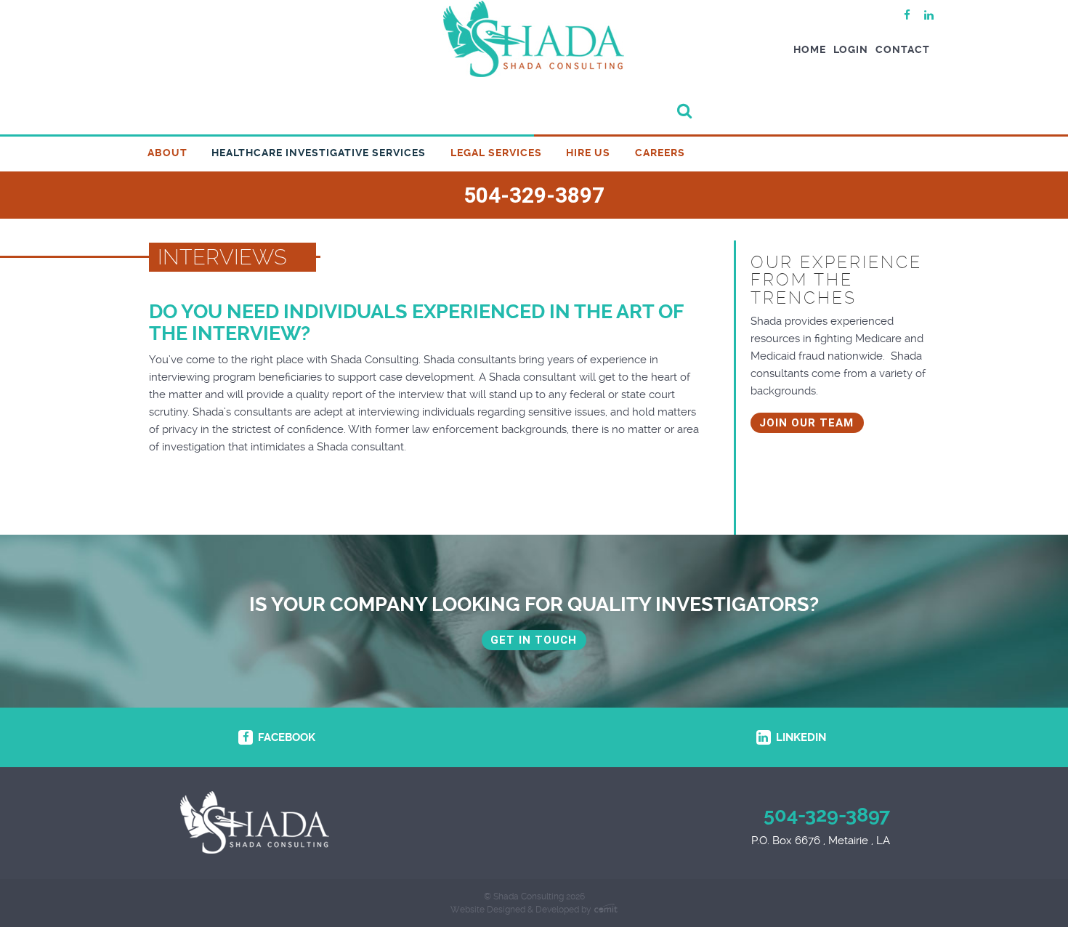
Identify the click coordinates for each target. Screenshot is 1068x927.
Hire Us (588, 152)
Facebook (285, 737)
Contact (902, 49)
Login (850, 49)
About (167, 152)
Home (809, 49)
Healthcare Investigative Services (318, 152)
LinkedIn (799, 737)
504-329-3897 (827, 815)
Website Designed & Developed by (522, 909)
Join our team (806, 422)
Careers (660, 152)
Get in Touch (533, 640)
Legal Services (496, 152)
